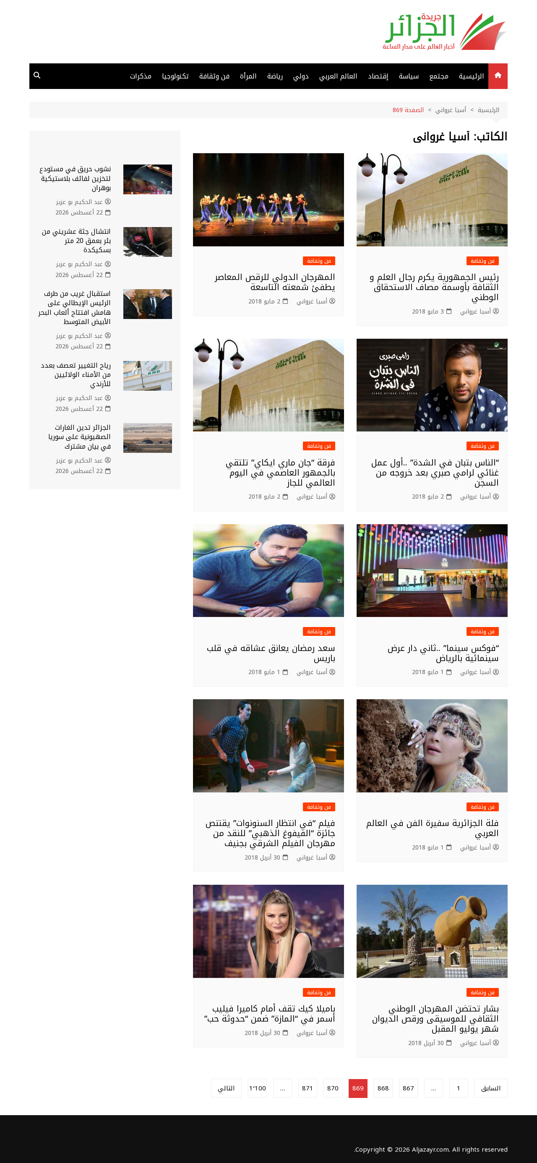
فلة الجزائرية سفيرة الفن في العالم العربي (432, 828)
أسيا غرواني (475, 311)
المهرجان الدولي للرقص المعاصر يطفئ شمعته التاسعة (275, 282)
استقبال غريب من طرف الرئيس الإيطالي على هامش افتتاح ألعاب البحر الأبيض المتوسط (74, 307)
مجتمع (438, 76)
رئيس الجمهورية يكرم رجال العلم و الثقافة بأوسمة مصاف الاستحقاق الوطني (434, 287)
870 (333, 1088)
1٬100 (257, 1088)
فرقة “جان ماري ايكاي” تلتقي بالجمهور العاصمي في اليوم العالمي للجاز (280, 473)
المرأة (248, 76)
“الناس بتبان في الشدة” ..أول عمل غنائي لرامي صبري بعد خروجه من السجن (435, 473)
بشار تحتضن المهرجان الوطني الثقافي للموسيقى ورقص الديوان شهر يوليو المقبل (435, 1019)
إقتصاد (378, 76)
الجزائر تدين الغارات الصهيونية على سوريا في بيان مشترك (79, 437)
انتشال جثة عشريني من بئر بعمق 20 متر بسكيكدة (76, 241)
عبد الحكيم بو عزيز (79, 202)
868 (383, 1088)
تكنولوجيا (175, 76)
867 (408, 1088)
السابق (491, 1088)
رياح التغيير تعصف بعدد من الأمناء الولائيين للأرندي (76, 375)
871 (307, 1088)
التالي (226, 1088)
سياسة (409, 76)
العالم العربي (338, 76)
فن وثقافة (214, 76)
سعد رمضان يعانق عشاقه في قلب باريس (271, 653)
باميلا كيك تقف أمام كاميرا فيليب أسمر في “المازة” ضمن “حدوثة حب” (269, 1014)
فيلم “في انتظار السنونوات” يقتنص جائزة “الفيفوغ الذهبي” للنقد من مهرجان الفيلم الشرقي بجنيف (270, 833)
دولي (301, 76)
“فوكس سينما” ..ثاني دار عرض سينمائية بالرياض (443, 653)
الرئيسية (471, 76)
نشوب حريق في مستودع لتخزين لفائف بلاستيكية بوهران (75, 178)
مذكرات (140, 76)
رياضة (275, 76)
